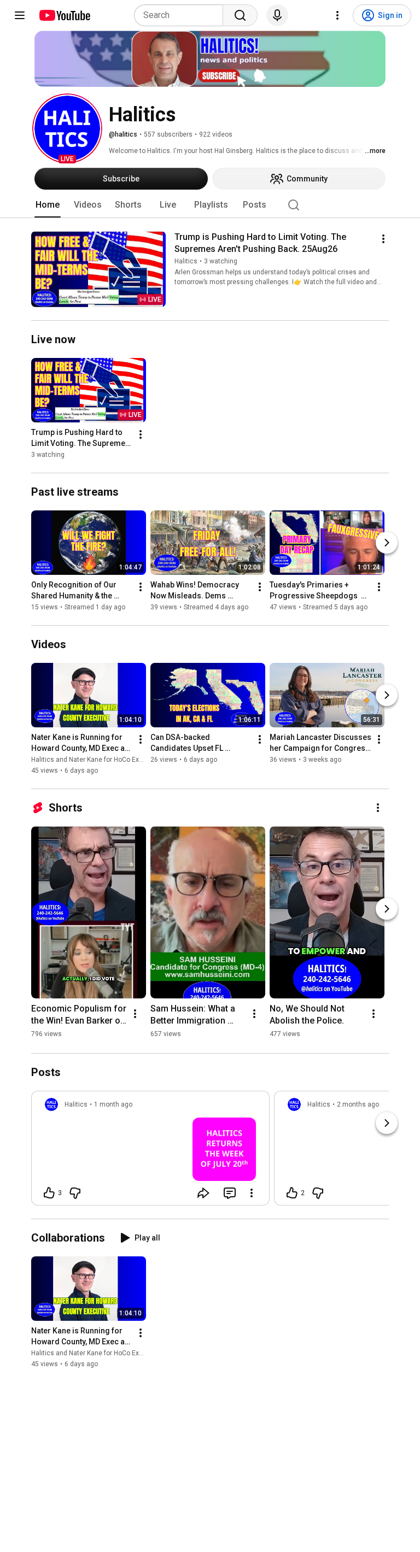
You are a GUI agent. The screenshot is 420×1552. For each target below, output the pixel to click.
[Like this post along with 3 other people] (49, 1193)
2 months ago (358, 1104)
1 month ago (113, 1104)
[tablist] (210, 205)
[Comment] (230, 1193)
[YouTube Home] (64, 15)
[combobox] (181, 15)
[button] (67, 128)
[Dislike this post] (75, 1193)
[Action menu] (251, 1193)
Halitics (185, 261)
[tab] (47, 205)
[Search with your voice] (277, 15)
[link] (150, 1151)
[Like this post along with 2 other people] (292, 1193)
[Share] (203, 1193)
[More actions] (383, 239)
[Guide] (19, 15)
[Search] (240, 15)
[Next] (387, 543)
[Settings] (337, 15)
